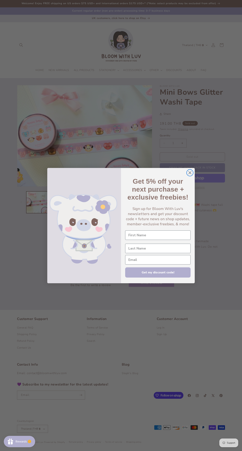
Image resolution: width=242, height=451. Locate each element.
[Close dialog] (190, 172)
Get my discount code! (158, 272)
